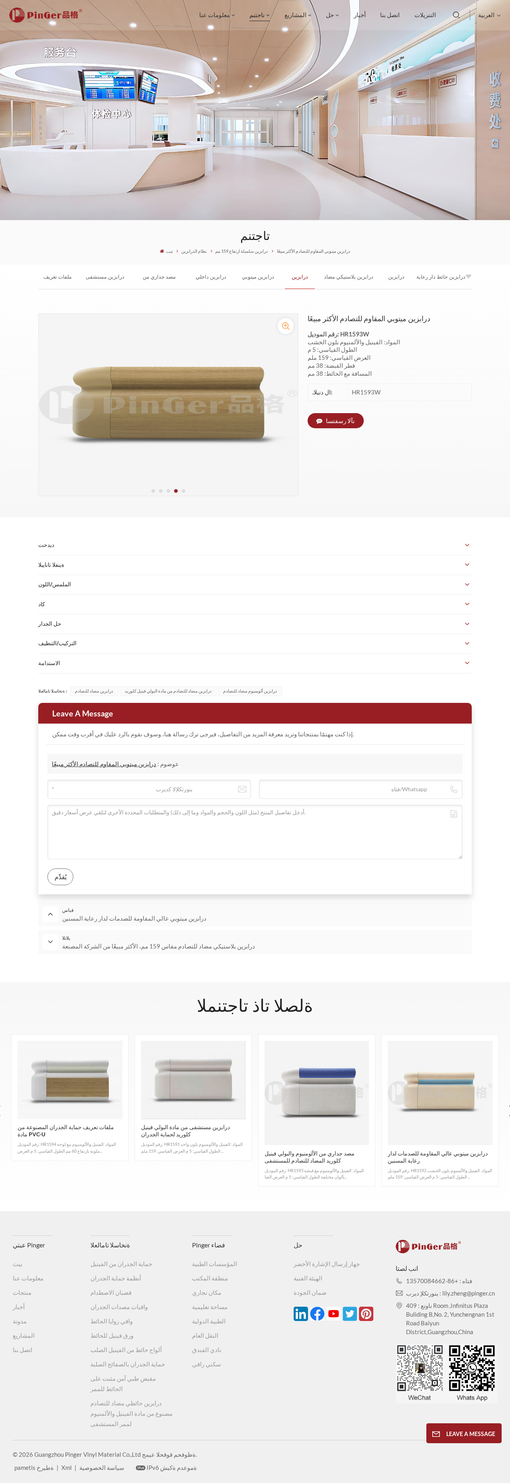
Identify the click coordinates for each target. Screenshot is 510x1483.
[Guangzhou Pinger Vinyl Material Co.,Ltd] (45, 20)
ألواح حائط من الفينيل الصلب (126, 1349)
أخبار (360, 14)
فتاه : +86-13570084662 (439, 1280)
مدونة (20, 1321)
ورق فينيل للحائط (111, 1335)
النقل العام (205, 1335)
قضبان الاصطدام (110, 1292)
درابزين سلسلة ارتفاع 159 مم (241, 251)
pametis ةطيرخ (34, 1467)
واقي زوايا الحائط (111, 1321)
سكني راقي (206, 1364)
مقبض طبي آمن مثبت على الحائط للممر (123, 1383)
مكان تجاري (206, 1292)
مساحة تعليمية (210, 1306)
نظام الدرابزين (194, 251)
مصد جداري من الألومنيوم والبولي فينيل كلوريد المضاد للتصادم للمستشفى (159, 281)
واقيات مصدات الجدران (119, 1306)
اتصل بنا (390, 14)
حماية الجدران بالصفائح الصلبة (127, 1364)
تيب (169, 251)
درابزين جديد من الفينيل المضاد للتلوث (396, 281)
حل (330, 14)
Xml (66, 1467)
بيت (17, 1263)
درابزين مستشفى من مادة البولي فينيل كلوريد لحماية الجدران (105, 281)
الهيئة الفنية (308, 1278)
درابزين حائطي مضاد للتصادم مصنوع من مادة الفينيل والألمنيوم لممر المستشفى (131, 1413)
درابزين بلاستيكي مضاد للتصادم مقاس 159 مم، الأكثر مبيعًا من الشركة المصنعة (348, 281)
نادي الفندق (206, 1349)
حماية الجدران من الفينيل (121, 1263)
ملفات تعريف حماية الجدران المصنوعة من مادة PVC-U (57, 281)
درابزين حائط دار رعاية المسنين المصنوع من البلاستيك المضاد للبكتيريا (440, 281)
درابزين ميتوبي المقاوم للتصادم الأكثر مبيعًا (300, 281)
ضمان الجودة (310, 1292)
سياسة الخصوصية (101, 1467)
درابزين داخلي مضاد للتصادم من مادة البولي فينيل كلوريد (211, 281)
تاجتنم (257, 14)
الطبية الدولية (209, 1321)
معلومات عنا (214, 14)
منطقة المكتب (210, 1278)
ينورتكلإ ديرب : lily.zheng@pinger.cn (450, 1293)
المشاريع (295, 14)
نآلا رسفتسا (340, 420)
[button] (153, 491)
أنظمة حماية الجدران (115, 1278)
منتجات (22, 1292)
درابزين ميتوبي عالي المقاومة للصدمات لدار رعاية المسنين (258, 281)
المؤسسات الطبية (214, 1263)
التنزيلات (425, 14)
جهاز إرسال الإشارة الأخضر (327, 1263)
